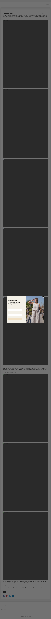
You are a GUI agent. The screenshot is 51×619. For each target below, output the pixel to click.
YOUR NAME (10, 308)
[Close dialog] (43, 297)
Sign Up (15, 318)
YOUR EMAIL (11, 313)
